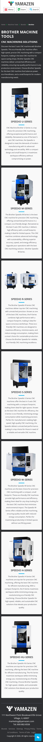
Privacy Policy (29, 729)
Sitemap (19, 729)
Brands (4, 729)
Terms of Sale (24, 732)
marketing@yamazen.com (21, 721)
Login (33, 732)
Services (12, 729)
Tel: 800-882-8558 (21, 724)
